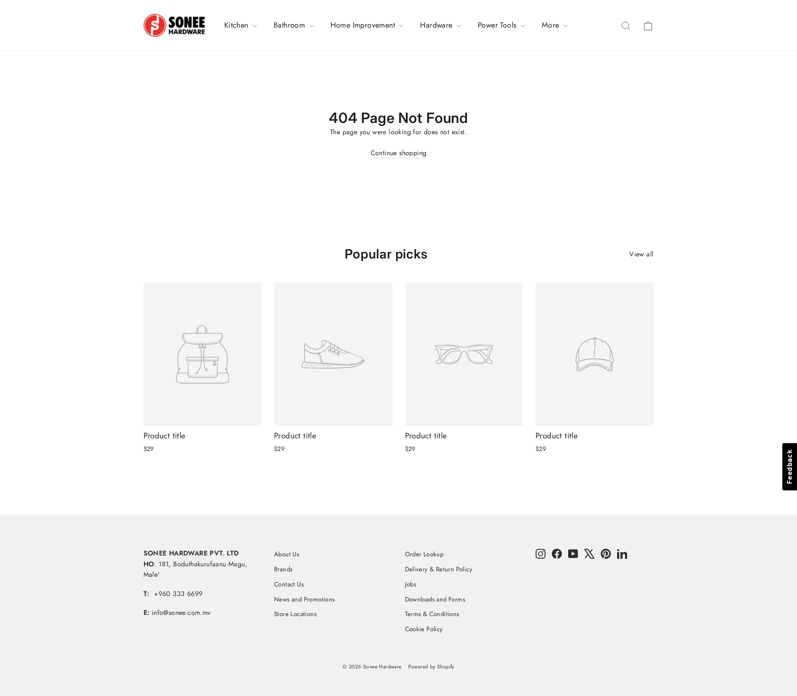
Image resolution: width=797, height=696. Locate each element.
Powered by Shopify (431, 666)
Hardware (437, 25)
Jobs (411, 584)
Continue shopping (399, 153)
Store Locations (295, 614)
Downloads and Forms (435, 599)
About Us (286, 554)
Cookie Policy (424, 629)
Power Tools (498, 25)
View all (641, 254)
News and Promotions (304, 599)
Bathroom (291, 25)
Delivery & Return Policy (439, 569)
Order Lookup (424, 554)
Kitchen (237, 25)
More (551, 25)
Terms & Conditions (432, 614)
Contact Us (289, 584)
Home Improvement (364, 25)
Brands (283, 569)
